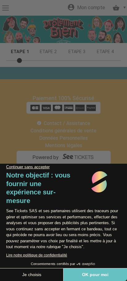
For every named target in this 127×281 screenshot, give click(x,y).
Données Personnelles (63, 138)
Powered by (45, 157)
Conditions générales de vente (63, 131)
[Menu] (5, 8)
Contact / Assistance (67, 123)
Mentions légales (63, 145)
